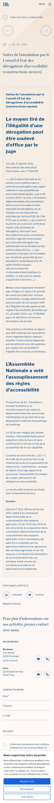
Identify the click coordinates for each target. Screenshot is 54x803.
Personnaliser (27, 789)
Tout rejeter (27, 797)
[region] (27, 777)
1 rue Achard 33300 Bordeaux (11, 655)
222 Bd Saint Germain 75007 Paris (13, 671)
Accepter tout (27, 781)
